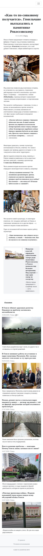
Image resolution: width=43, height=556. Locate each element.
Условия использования (21, 544)
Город (26, 36)
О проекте (21, 540)
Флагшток (8, 302)
